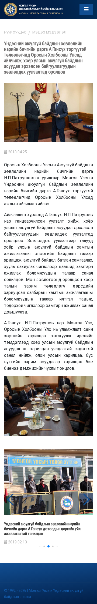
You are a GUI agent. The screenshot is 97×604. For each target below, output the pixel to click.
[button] (86, 500)
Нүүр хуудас (15, 32)
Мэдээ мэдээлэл (49, 32)
